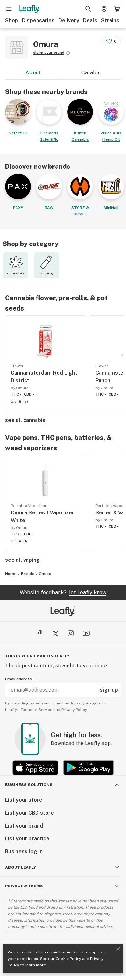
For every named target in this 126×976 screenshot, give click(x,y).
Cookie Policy (68, 958)
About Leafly (20, 867)
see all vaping (22, 560)
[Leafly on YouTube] (86, 633)
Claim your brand (48, 52)
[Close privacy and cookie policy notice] (118, 949)
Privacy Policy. (74, 709)
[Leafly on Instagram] (71, 633)
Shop (11, 20)
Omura (45, 573)
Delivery (68, 20)
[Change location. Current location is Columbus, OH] (104, 9)
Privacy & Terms (24, 886)
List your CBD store (29, 813)
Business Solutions (29, 784)
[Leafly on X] (55, 633)
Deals (90, 20)
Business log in (24, 851)
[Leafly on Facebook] (39, 633)
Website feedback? (63, 592)
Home (10, 573)
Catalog (91, 73)
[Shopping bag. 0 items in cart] (117, 9)
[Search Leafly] (88, 9)
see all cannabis (25, 420)
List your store (23, 800)
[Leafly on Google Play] (88, 767)
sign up (109, 690)
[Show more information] (68, 53)
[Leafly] (29, 9)
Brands (27, 573)
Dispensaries (38, 20)
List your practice (27, 839)
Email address (18, 679)
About (33, 73)
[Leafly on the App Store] (35, 767)
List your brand (24, 826)
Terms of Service (36, 709)
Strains (110, 20)
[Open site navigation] (9, 9)
